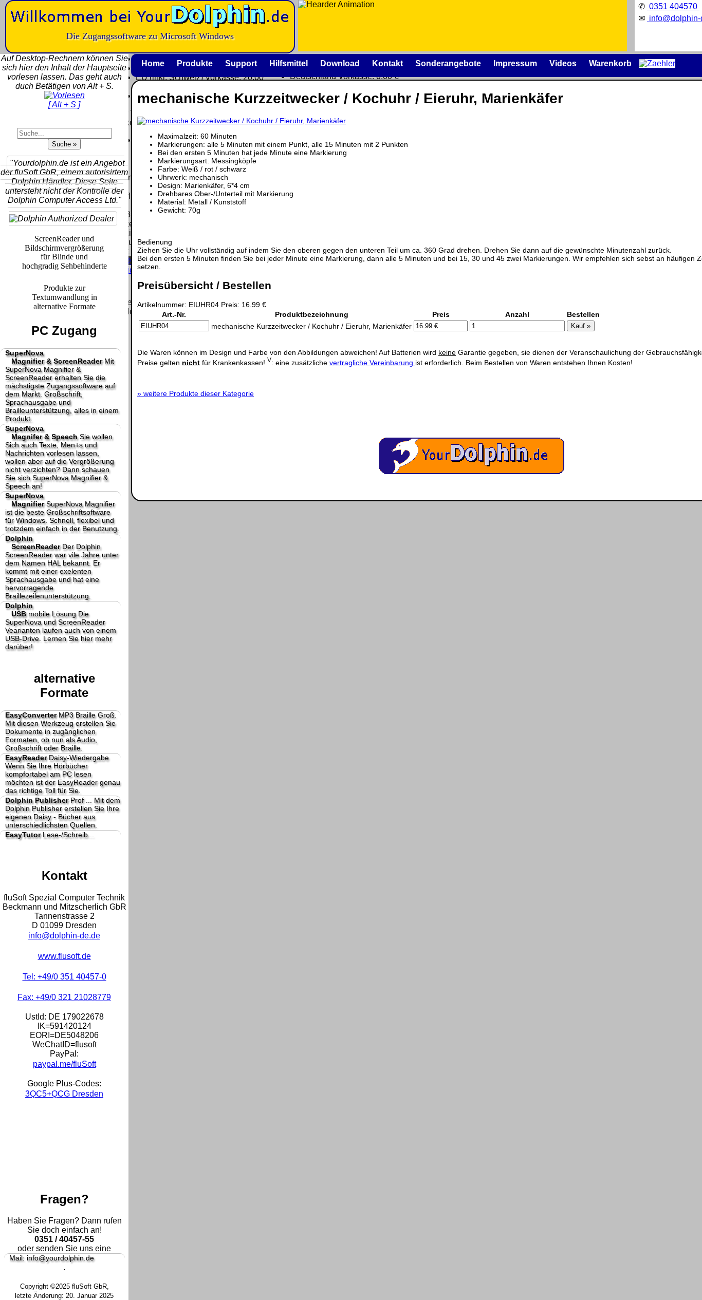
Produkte (195, 63)
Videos (563, 63)
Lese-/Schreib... (49, 835)
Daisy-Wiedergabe (62, 774)
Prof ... (62, 812)
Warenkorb (610, 63)
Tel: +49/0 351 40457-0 (64, 976)
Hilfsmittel (288, 63)
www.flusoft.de (64, 956)
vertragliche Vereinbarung (372, 363)
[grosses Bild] (241, 121)
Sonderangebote (448, 63)
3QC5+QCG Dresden (64, 1093)
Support (241, 63)
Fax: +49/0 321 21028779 (64, 997)
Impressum (515, 63)
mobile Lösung (60, 626)
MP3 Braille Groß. (61, 731)
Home (152, 63)
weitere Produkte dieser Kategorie (195, 393)
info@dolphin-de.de (64, 935)
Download (340, 63)
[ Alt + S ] (64, 104)
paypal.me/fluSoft (64, 1064)
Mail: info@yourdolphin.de (51, 1258)
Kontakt (387, 63)
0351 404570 (673, 6)
